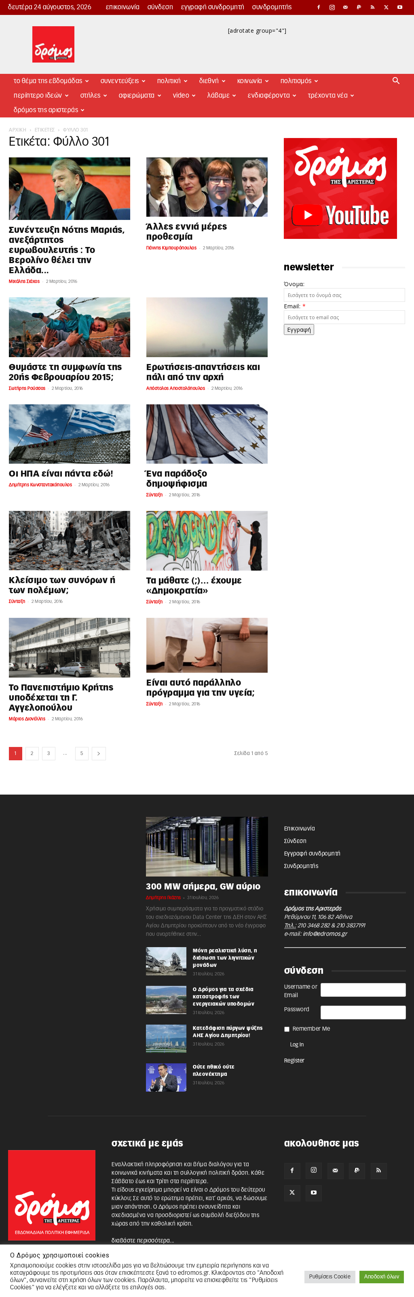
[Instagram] (332, 7)
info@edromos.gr (325, 934)
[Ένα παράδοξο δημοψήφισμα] (207, 434)
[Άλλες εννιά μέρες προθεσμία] (207, 187)
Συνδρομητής (272, 7)
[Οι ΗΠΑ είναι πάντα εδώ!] (69, 434)
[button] (396, 82)
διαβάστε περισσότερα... (143, 1241)
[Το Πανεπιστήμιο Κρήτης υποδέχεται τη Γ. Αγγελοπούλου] (69, 648)
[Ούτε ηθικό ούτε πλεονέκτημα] (166, 1077)
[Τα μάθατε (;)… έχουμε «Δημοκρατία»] (207, 541)
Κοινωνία (249, 81)
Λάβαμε (218, 95)
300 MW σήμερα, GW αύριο (203, 887)
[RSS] (373, 7)
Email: (295, 306)
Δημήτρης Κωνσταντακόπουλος (40, 485)
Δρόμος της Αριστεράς (46, 110)
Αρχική (17, 130)
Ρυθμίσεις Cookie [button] (330, 1277)
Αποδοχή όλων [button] (381, 1277)
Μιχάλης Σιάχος (24, 281)
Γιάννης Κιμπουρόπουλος (171, 248)
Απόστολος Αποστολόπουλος (175, 388)
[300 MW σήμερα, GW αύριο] (207, 847)
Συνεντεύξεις (120, 81)
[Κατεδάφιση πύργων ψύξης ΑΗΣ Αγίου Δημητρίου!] (166, 1039)
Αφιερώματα (137, 95)
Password (297, 1009)
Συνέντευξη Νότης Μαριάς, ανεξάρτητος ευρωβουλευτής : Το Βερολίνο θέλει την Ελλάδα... (67, 250)
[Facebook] (319, 7)
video (181, 95)
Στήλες (90, 95)
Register (294, 1061)
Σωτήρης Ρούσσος (27, 388)
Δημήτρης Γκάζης (163, 897)
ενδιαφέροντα (269, 95)
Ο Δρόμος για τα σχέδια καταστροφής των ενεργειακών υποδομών (223, 996)
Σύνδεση (160, 7)
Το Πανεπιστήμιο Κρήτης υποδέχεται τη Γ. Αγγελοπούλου (61, 698)
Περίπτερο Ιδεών (38, 95)
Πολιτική (169, 81)
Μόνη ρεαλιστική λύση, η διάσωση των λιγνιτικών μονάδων (225, 958)
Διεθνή (209, 81)
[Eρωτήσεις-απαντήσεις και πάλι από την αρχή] (207, 327)
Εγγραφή (299, 329)
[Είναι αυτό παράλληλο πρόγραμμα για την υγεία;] (207, 645)
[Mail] (346, 7)
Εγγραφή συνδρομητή (213, 7)
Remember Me (311, 1029)
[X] (386, 7)
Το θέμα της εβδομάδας (48, 81)
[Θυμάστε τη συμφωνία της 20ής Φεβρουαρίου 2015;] (69, 327)
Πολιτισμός (296, 81)
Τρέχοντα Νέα (328, 95)
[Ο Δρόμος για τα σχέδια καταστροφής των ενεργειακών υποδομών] (166, 1000)
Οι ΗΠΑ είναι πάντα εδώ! (61, 474)
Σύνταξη (154, 495)
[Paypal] (359, 7)
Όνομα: (294, 284)
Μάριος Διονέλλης (27, 719)
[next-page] (99, 753)
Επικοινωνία (123, 7)
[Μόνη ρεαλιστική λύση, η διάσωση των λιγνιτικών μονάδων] (166, 961)
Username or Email (301, 991)
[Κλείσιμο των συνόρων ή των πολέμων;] (69, 541)
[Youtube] (400, 7)
